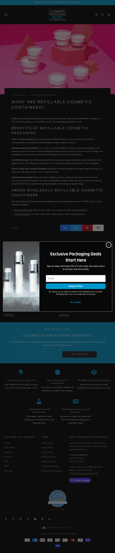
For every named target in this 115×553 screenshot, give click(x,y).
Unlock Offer (76, 286)
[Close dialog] (108, 245)
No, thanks (75, 302)
